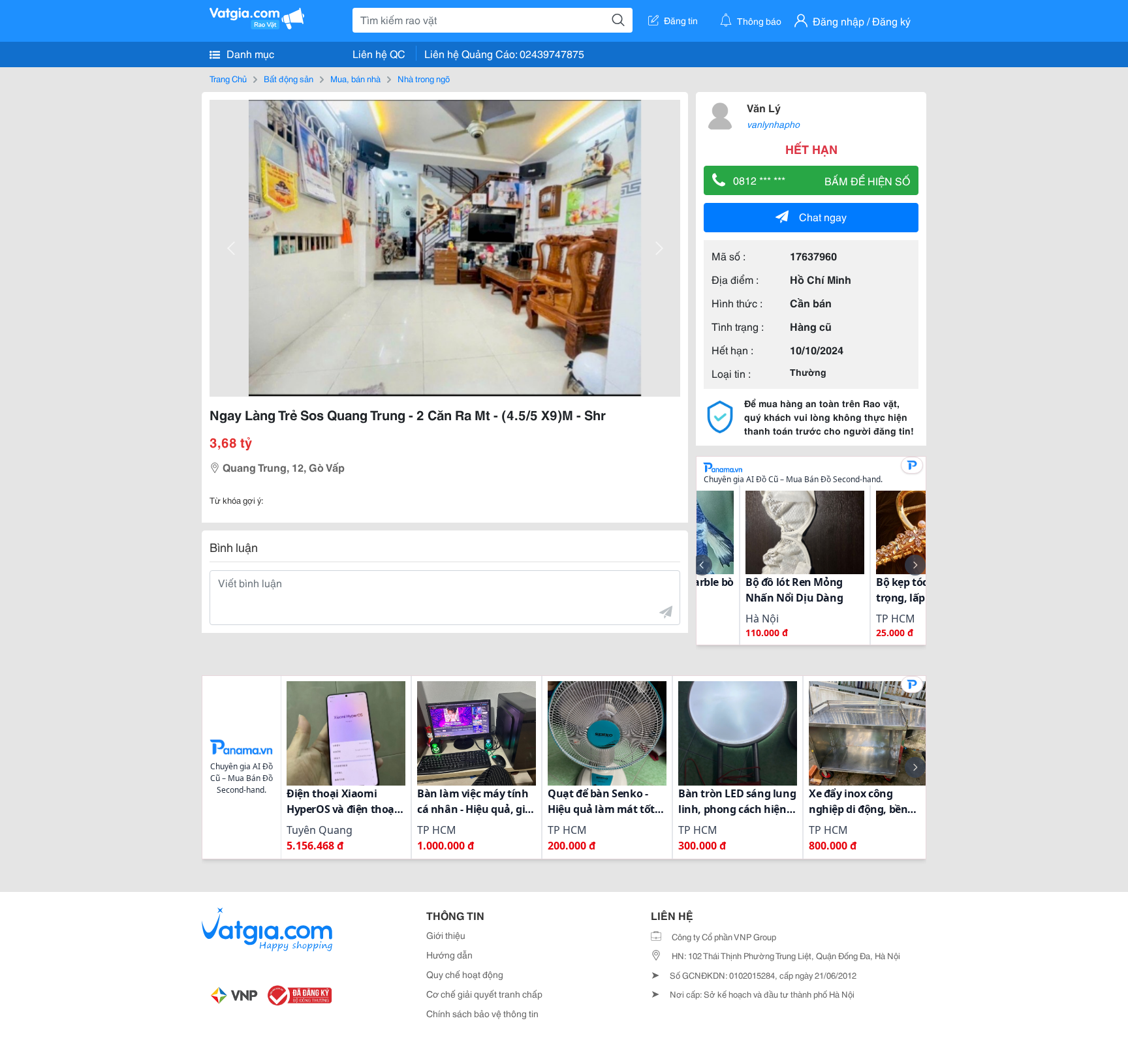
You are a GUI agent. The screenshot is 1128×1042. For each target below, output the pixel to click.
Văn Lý (764, 107)
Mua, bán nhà (355, 78)
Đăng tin (681, 20)
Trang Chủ (228, 78)
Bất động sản (288, 78)
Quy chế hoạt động (464, 974)
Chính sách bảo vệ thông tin (482, 1013)
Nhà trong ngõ (424, 78)
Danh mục (249, 53)
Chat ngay (823, 216)
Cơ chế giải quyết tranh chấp (484, 993)
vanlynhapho (773, 123)
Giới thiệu (445, 935)
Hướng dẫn (449, 954)
